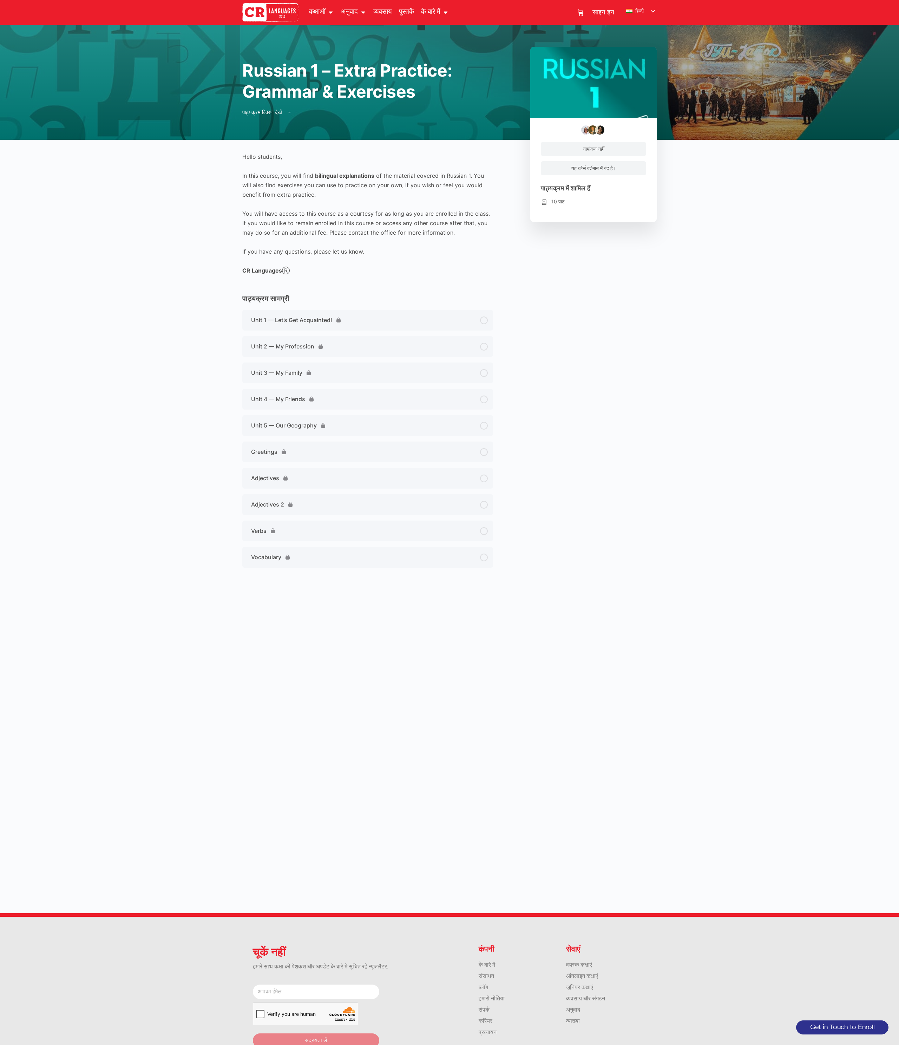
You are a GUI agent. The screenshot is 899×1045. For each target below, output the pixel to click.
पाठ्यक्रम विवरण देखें (262, 112)
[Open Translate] (363, 12)
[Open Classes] (330, 12)
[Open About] (445, 12)
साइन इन (603, 12)
